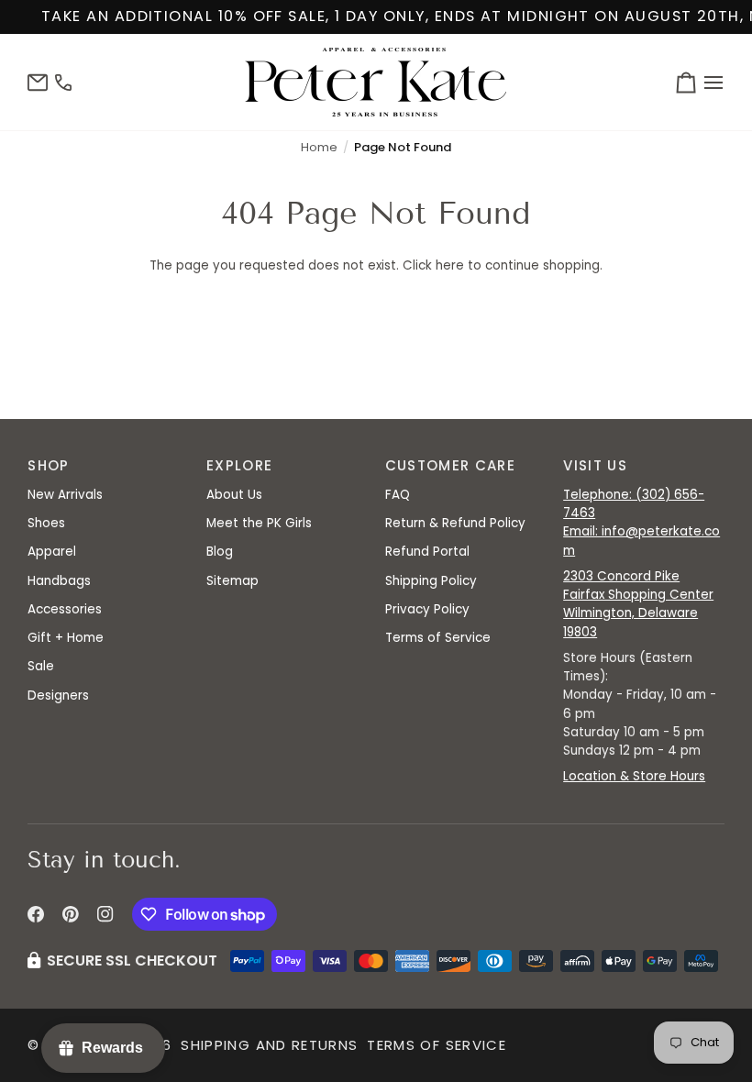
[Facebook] (36, 914)
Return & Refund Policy (455, 523)
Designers (58, 695)
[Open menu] (710, 82)
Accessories (65, 609)
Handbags (59, 581)
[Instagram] (105, 914)
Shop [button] (48, 465)
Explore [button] (239, 465)
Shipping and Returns (269, 1044)
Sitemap (232, 581)
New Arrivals (65, 494)
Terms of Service (438, 637)
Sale (41, 666)
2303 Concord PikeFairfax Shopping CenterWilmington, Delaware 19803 (638, 604)
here (450, 265)
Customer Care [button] (450, 465)
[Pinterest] (70, 914)
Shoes (46, 523)
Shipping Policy (431, 581)
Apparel (52, 551)
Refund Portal (427, 551)
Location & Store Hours (634, 776)
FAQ (397, 494)
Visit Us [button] (595, 465)
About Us (234, 494)
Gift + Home (66, 637)
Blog (219, 551)
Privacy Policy (427, 609)
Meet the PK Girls (259, 523)
